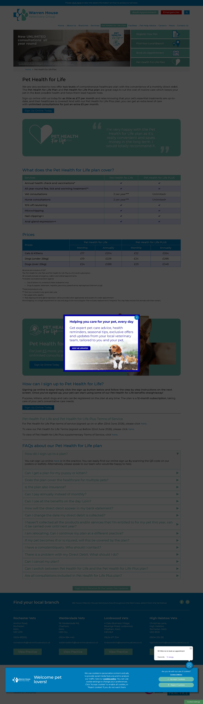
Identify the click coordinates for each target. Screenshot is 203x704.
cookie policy (109, 679)
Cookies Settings (193, 702)
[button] (189, 665)
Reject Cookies (178, 685)
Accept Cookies (177, 679)
